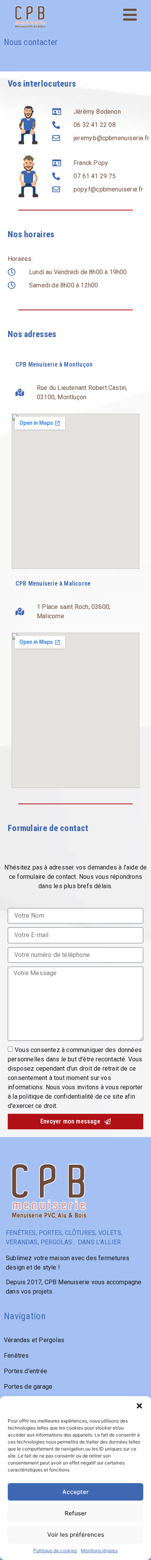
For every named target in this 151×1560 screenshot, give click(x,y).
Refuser (76, 1513)
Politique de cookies (55, 1550)
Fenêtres (16, 1355)
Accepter (75, 1492)
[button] (139, 1406)
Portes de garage (28, 1386)
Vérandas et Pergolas (34, 1340)
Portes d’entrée (25, 1371)
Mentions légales (99, 1550)
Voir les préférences (75, 1534)
